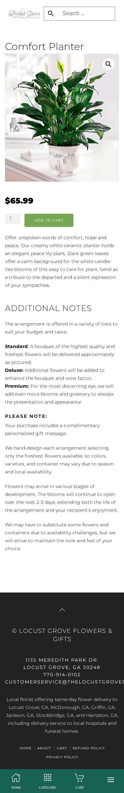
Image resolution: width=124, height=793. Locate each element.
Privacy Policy (62, 757)
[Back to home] (22, 13)
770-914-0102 (62, 675)
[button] (110, 780)
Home (26, 748)
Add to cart (48, 220)
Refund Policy (89, 748)
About (44, 748)
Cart (62, 748)
